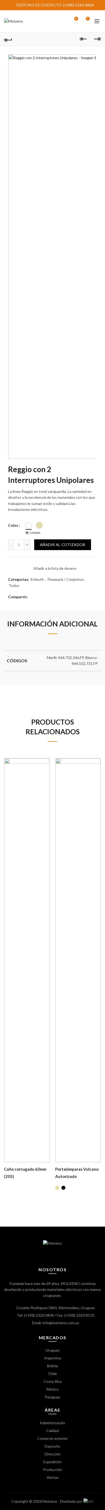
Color (13, 525)
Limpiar (35, 532)
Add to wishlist (45, 762)
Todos (14, 585)
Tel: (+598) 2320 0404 (35, 1315)
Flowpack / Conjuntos (66, 579)
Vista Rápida (45, 781)
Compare (45, 772)
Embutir (37, 579)
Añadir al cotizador (62, 544)
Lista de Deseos (76, 18)
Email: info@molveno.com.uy (55, 1322)
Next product (97, 39)
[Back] (8, 39)
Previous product (83, 39)
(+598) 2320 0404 (78, 5)
